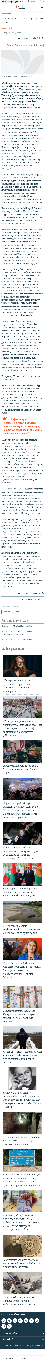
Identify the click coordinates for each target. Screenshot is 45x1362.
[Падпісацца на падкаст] (26, 1320)
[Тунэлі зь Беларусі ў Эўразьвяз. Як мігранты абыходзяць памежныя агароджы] (22, 1123)
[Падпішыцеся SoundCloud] (31, 1320)
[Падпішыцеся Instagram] (37, 1320)
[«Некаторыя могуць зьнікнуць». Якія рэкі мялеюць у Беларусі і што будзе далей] (22, 912)
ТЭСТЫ (24, 1359)
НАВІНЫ (9, 1359)
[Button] (23, 38)
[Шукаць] (36, 1359)
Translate (39, 2)
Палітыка (6, 14)
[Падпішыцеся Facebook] (9, 1320)
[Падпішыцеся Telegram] (3, 1326)
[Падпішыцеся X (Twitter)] (15, 1320)
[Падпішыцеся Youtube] (20, 1320)
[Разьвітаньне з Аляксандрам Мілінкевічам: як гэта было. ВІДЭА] (22, 751)
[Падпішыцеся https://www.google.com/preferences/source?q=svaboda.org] (3, 1320)
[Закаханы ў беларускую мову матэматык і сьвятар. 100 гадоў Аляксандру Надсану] (22, 1246)
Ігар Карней (6, 28)
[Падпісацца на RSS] (9, 1326)
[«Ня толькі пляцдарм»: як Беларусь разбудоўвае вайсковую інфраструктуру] (22, 1283)
